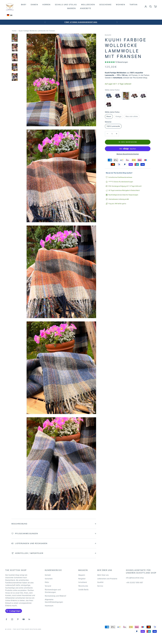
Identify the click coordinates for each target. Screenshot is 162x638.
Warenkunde (83, 586)
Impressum (49, 606)
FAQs (47, 582)
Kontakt (48, 575)
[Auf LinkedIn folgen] (29, 619)
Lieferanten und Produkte (107, 579)
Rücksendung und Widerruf (55, 596)
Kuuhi (108, 35)
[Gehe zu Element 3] (15, 57)
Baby (23, 5)
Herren (46, 5)
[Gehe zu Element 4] (15, 67)
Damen (34, 5)
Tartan (134, 5)
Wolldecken (88, 5)
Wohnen (120, 5)
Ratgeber (82, 579)
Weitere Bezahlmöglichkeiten (127, 154)
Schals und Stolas (66, 5)
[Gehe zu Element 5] (15, 77)
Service (100, 586)
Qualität (100, 582)
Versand (48, 586)
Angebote (85, 8)
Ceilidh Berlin (83, 589)
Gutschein (49, 579)
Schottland (82, 582)
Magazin (81, 575)
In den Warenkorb (128, 142)
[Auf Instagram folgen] (12, 619)
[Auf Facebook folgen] (6, 619)
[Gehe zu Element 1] (15, 38)
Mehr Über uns (103, 575)
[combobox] (9, 15)
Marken (71, 8)
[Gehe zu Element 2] (15, 47)
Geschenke (105, 5)
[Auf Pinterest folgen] (18, 619)
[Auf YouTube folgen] (23, 619)
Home (14, 31)
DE (11, 15)
